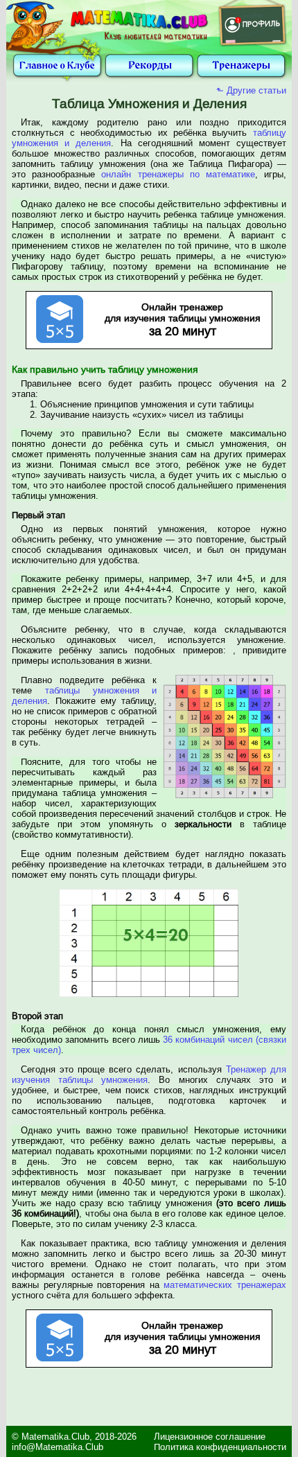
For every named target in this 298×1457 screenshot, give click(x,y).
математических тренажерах (225, 1285)
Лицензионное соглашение (209, 1436)
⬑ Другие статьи (251, 90)
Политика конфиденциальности (220, 1447)
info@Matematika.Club (57, 1447)
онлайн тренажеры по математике (177, 174)
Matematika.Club (55, 1436)
